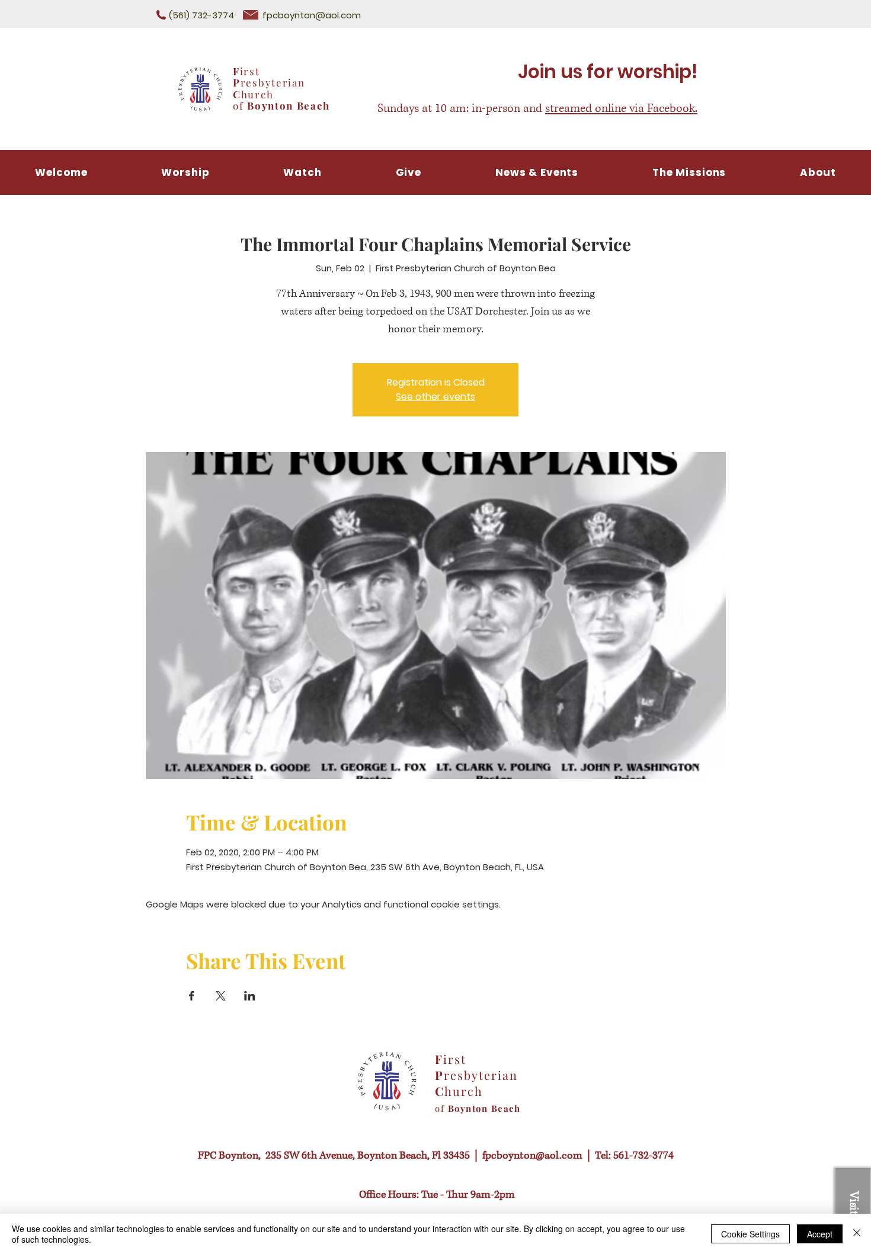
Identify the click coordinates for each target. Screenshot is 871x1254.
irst (250, 71)
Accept (819, 1234)
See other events (435, 396)
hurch (257, 94)
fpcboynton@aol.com (311, 15)
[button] (302, 172)
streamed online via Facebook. (621, 109)
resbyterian (273, 82)
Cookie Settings (750, 1234)
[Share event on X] (220, 995)
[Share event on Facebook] (191, 995)
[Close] (857, 1234)
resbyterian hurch (476, 1083)
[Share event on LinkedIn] (249, 995)
